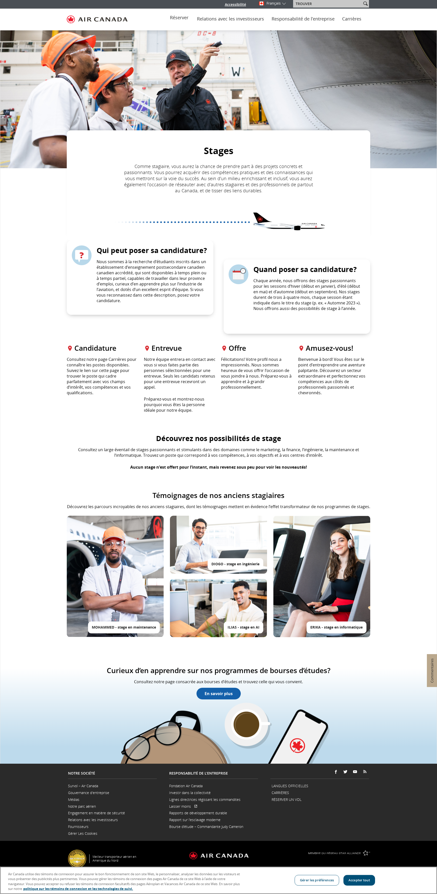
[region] (218, 880)
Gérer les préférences (317, 880)
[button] (365, 3)
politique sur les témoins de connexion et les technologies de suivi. (78, 888)
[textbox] (328, 4)
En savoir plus (219, 693)
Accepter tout (359, 880)
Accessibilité (235, 4)
